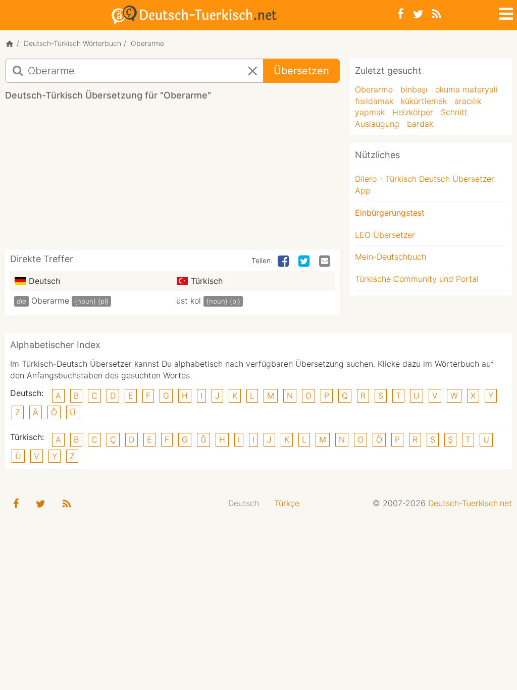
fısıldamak (374, 101)
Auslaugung (377, 124)
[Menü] (504, 12)
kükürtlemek (424, 101)
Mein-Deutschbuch (390, 257)
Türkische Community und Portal (417, 279)
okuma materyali (466, 89)
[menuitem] (244, 503)
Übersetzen (301, 71)
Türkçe (286, 503)
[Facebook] (400, 14)
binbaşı (414, 89)
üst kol (188, 300)
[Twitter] (418, 14)
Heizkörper (412, 112)
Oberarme (50, 300)
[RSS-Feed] (436, 14)
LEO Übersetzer (385, 235)
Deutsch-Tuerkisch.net (470, 503)
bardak (420, 124)
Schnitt (454, 112)
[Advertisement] (189, 179)
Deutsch (243, 503)
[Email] (326, 262)
